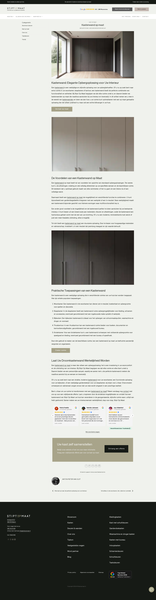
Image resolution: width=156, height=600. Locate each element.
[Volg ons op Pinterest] (12, 539)
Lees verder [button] (58, 423)
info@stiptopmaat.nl (25, 531)
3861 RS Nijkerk (11, 522)
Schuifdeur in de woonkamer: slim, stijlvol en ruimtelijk (116, 491)
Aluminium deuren (23, 16)
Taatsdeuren (25, 36)
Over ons (135, 16)
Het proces (126, 16)
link (104, 472)
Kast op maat (25, 29)
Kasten (10, 16)
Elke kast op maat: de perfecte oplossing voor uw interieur (70, 491)
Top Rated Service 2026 (122, 574)
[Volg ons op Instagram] (10, 539)
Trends (24, 39)
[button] (132, 415)
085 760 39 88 (11, 528)
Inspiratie (37, 16)
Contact (145, 16)
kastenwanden (67, 100)
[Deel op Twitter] (89, 465)
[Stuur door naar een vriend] (92, 465)
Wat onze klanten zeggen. (93, 432)
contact (126, 391)
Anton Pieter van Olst (100, 28)
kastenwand (59, 88)
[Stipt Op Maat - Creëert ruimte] (16, 9)
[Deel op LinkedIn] (99, 465)
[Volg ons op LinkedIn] (15, 539)
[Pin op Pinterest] (96, 465)
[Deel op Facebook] (86, 465)
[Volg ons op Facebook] (8, 539)
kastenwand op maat (75, 197)
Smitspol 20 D (11, 520)
